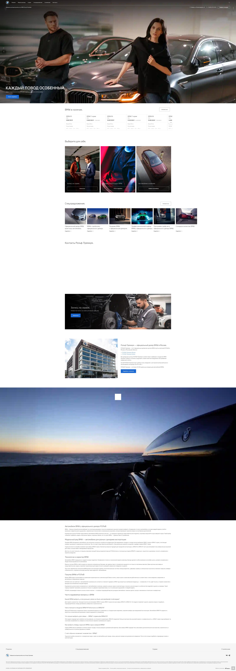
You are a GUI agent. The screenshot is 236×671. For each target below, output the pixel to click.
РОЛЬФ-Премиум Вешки (128, 352)
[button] (67, 224)
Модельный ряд (21, 2)
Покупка (14, 2)
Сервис (29, 2)
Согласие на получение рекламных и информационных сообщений (139, 668)
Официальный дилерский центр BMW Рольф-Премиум (18, 7)
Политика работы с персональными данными (118, 668)
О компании (47, 2)
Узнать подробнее (12, 96)
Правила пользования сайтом (103, 668)
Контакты (55, 2)
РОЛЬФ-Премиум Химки (128, 354)
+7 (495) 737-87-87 (212, 7)
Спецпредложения (37, 2)
